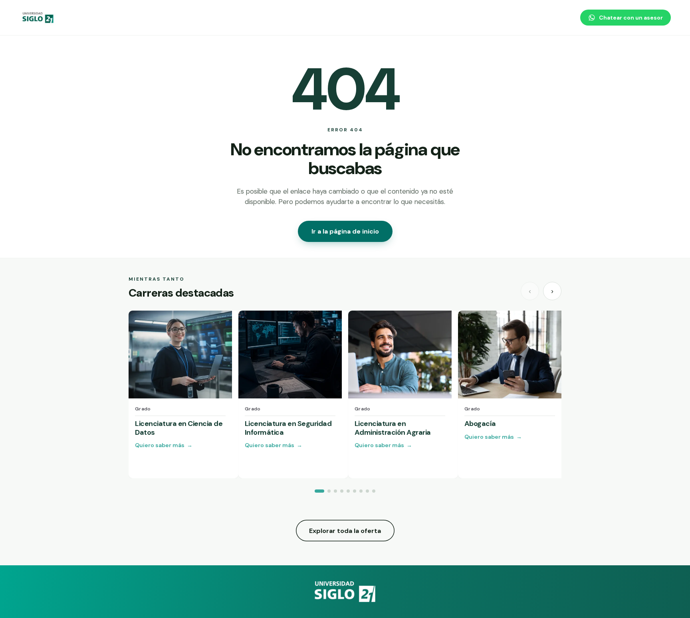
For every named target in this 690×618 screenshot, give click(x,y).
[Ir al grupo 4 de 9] (341, 491)
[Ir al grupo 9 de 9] (373, 491)
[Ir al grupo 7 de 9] (361, 491)
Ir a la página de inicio (345, 231)
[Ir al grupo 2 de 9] (329, 491)
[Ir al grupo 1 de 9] (319, 491)
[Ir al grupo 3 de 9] (335, 491)
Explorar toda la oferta (345, 531)
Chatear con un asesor (631, 17)
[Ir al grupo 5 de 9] (348, 491)
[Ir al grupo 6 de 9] (354, 491)
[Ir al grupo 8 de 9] (367, 491)
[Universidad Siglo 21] (38, 17)
